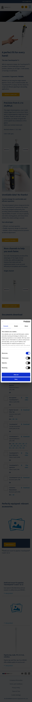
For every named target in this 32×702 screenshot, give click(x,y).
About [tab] (26, 326)
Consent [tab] (5, 326)
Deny (16, 379)
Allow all (16, 374)
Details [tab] (16, 326)
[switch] (28, 358)
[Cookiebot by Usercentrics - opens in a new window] (23, 322)
